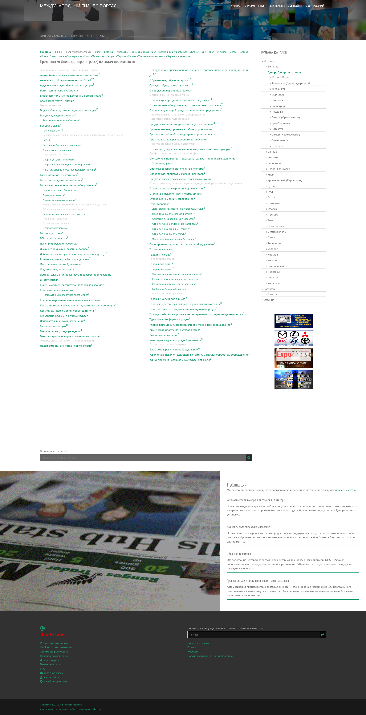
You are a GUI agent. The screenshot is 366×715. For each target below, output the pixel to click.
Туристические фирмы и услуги (169, 319)
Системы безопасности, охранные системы (177, 168)
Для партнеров (49, 660)
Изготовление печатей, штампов (61, 264)
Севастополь (57, 56)
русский (317, 5)
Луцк (203, 52)
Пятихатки (277, 128)
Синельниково (280, 140)
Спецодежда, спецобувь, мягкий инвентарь (177, 173)
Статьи (191, 647)
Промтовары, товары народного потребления (178, 139)
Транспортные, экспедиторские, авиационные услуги (183, 309)
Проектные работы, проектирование (173, 214)
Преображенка (280, 123)
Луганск (194, 52)
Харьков (121, 56)
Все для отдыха (50, 125)
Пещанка (277, 111)
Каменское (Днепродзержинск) (290, 83)
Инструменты (49, 279)
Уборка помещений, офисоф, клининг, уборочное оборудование (190, 324)
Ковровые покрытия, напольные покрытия (176, 279)
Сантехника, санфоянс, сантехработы (173, 219)
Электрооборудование (56, 228)
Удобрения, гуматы (163, 163)
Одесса (233, 52)
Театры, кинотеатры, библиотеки (61, 120)
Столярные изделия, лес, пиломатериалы (176, 193)
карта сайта (51, 677)
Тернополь (98, 56)
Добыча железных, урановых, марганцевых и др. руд (74, 254)
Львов (211, 52)
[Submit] (249, 457)
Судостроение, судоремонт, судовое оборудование (182, 244)
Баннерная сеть (50, 664)
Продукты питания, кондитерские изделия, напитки (182, 124)
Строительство (160, 203)
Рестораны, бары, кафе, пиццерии (62, 145)
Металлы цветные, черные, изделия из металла (71, 336)
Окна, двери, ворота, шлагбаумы (171, 90)
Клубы (47, 140)
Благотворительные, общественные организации (71, 95)
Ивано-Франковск (139, 52)
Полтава (243, 52)
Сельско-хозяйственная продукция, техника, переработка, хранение (193, 158)
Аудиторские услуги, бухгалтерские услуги (67, 85)
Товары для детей (161, 263)
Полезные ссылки (198, 642)
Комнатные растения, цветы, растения (174, 284)
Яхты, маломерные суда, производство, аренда (69, 169)
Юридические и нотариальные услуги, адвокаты (180, 359)
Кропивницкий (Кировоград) (173, 52)
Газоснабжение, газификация (59, 174)
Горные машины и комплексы (59, 200)
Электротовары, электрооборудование (175, 349)
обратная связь (53, 672)
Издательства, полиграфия (57, 269)
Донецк (97, 52)
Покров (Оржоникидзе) (285, 117)
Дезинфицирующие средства (59, 243)
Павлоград (278, 105)
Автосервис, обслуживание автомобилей (67, 80)
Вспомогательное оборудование (61, 190)
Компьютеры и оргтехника (57, 290)
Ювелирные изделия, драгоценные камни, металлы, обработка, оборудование (199, 354)
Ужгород (110, 56)
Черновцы (185, 56)
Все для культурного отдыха (58, 115)
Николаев (221, 52)
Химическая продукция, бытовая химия (174, 329)
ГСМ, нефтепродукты (54, 238)
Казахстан (270, 288)
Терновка (277, 145)
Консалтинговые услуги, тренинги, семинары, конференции (78, 305)
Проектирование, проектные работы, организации (182, 129)
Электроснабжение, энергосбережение (174, 239)
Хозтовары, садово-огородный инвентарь (176, 340)
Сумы (87, 56)
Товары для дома (161, 269)
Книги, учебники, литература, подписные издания (72, 284)
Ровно (44, 56)
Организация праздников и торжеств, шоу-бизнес (181, 100)
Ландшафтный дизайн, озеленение (63, 320)
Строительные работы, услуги (170, 234)
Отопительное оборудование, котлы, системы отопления (186, 105)
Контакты (277, 5)
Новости (192, 651)
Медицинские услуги (54, 326)
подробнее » (236, 515)
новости (340, 489)
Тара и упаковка (160, 254)
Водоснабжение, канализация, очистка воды (69, 110)
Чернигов (172, 56)
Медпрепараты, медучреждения (61, 331)
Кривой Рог (278, 88)
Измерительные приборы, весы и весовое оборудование (76, 274)
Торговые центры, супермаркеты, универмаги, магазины (185, 303)
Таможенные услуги (162, 249)
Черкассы (160, 56)
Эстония (269, 299)
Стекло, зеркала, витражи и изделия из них (177, 188)
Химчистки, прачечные (164, 335)
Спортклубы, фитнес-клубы (58, 159)
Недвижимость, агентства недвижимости (66, 345)
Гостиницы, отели (53, 130)
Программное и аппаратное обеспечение (66, 295)
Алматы (272, 294)
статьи (352, 489)
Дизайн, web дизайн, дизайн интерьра (64, 248)
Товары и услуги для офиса (168, 298)
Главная (236, 5)
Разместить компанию (54, 642)
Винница (58, 52)
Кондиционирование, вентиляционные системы (70, 300)
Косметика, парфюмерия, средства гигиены (68, 310)
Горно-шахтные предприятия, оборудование (68, 185)
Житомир (109, 52)
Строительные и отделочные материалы (176, 224)
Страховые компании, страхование (172, 198)
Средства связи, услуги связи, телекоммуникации (181, 178)
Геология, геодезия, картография (61, 180)
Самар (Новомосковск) (285, 134)
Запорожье (122, 52)
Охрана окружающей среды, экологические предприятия (185, 110)
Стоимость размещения (55, 651)
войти (297, 5)
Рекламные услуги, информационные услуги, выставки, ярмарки (190, 149)
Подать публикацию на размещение (210, 655)
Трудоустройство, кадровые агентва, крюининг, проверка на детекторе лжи (197, 314)
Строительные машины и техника (171, 229)
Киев (153, 52)
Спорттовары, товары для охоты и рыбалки (67, 164)
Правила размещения (54, 655)
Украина (45, 51)
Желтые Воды (280, 77)
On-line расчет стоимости (56, 647)
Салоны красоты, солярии (58, 150)
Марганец (277, 94)
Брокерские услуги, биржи (57, 100)
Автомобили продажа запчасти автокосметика (70, 75)
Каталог (59, 36)
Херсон (132, 56)
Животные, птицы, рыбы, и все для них (65, 259)
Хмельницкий (145, 56)
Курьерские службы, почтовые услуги (64, 315)
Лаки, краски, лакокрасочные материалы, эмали (178, 209)
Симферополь (74, 56)
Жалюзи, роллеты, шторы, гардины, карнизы (177, 274)
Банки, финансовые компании (59, 90)
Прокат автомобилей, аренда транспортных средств (182, 134)
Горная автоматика (54, 195)
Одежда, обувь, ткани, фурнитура (171, 85)
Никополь (277, 100)
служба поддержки (55, 681)
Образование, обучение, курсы (170, 80)
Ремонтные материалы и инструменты (64, 214)
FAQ (42, 668)
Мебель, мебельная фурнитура (170, 289)
